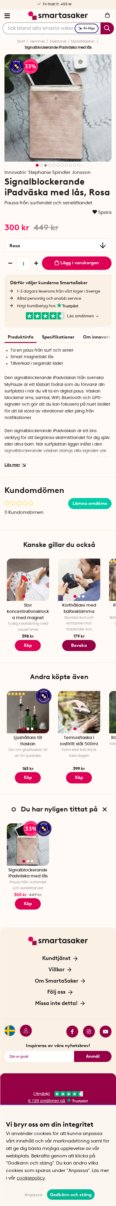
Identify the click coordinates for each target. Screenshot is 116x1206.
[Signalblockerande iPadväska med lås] (28, 844)
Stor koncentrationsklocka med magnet (28, 611)
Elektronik (58, 41)
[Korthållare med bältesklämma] (79, 580)
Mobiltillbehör (83, 41)
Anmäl (93, 1056)
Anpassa (33, 1194)
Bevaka (79, 645)
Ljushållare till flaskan (28, 741)
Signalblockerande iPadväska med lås (28, 873)
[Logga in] (23, 1032)
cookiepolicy (31, 1178)
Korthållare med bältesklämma (79, 608)
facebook (70, 1032)
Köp (28, 777)
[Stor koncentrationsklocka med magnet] (28, 580)
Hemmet (37, 41)
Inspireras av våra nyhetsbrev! (58, 1045)
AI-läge (89, 28)
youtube (103, 1032)
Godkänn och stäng (71, 1194)
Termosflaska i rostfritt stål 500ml (79, 741)
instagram (86, 1032)
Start (21, 41)
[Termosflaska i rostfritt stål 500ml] (79, 712)
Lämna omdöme (90, 503)
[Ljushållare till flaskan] (28, 712)
